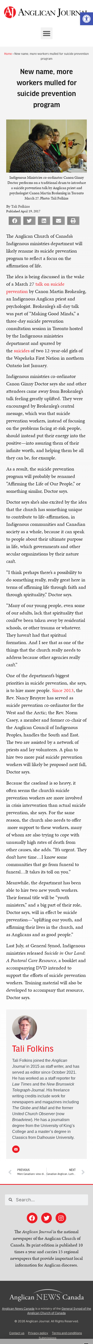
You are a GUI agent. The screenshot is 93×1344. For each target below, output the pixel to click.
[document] (46, 672)
